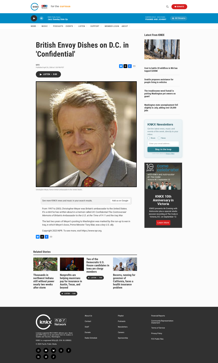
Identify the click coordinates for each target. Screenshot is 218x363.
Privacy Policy (170, 153)
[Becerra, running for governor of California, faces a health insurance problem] (125, 264)
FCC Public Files (157, 339)
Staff (87, 327)
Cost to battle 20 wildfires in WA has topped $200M (161, 69)
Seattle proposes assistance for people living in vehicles (158, 81)
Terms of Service (158, 328)
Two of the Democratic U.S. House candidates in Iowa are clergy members (97, 265)
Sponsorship (123, 338)
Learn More (163, 222)
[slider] (45, 18)
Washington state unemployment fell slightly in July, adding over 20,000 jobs (161, 108)
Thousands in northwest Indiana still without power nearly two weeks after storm (43, 281)
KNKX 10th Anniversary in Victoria (163, 200)
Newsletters (123, 327)
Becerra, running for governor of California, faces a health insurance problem (124, 281)
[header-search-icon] (167, 7)
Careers (121, 332)
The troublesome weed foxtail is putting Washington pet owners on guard (160, 93)
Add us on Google (120, 201)
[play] (34, 18)
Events (69, 26)
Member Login (112, 26)
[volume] (41, 18)
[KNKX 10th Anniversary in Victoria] (163, 177)
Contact (88, 321)
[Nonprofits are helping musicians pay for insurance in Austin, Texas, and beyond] (72, 264)
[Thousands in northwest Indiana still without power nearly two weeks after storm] (45, 264)
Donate (180, 7)
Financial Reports (158, 316)
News (33, 26)
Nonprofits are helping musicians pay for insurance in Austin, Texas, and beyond (71, 281)
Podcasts (58, 26)
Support (94, 26)
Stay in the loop (163, 149)
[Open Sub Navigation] (38, 26)
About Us (88, 316)
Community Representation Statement (162, 322)
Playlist (121, 316)
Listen (81, 26)
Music (45, 26)
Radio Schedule (91, 338)
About (125, 26)
